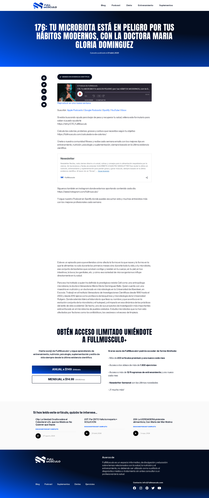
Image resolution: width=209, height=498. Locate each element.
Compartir (101, 100)
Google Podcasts (92, 110)
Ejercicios (90, 484)
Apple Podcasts (75, 110)
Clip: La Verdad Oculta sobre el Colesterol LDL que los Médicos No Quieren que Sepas (54, 422)
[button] (44, 78)
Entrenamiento (145, 5)
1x (99, 96)
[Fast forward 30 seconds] (105, 96)
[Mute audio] (88, 96)
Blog (103, 5)
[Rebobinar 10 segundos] (94, 96)
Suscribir (89, 100)
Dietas (78, 484)
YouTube (115, 110)
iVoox (123, 110)
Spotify (106, 110)
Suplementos (166, 5)
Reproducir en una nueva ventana (74, 103)
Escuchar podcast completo (47, 429)
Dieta (129, 5)
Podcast (116, 5)
